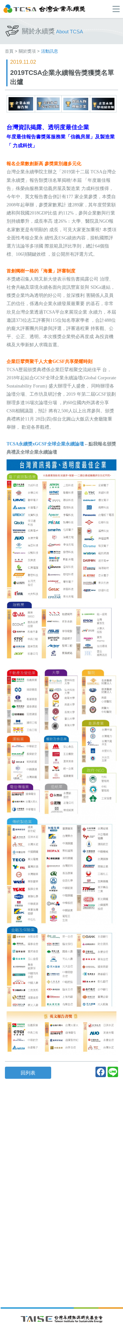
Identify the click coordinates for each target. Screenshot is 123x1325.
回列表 (28, 1072)
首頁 (9, 51)
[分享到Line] (113, 1072)
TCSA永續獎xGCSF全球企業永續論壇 (45, 443)
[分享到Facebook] (100, 1072)
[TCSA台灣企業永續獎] (44, 8)
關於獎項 (27, 51)
